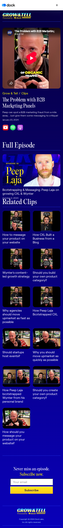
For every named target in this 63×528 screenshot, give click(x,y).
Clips (24, 93)
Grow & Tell (10, 93)
